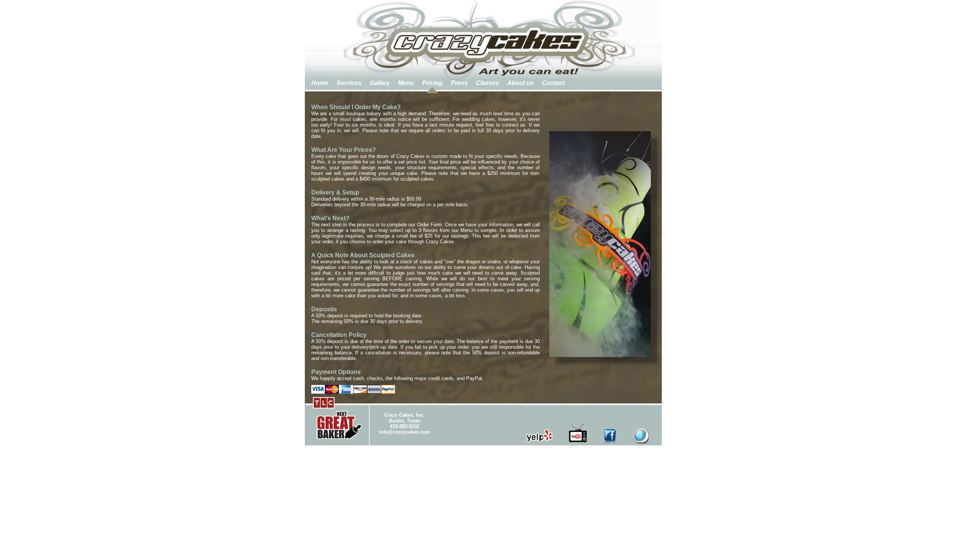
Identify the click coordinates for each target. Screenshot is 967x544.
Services (349, 83)
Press (459, 83)
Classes (487, 83)
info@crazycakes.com (404, 432)
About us (520, 83)
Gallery (380, 83)
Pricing (432, 83)
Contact (553, 83)
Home (319, 83)
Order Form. (430, 224)
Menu (406, 83)
